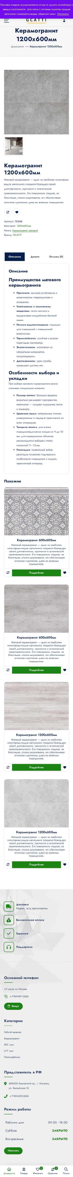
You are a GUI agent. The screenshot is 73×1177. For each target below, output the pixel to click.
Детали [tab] (35, 256)
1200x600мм (24, 226)
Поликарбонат (12, 1057)
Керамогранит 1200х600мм (46, 46)
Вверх (15, 1006)
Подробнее (36, 573)
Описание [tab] (15, 256)
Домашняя (17, 46)
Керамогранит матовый (25, 230)
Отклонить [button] (63, 14)
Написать (13, 1150)
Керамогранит (11, 1038)
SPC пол (9, 1045)
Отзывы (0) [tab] (56, 256)
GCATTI (17, 235)
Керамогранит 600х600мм (36, 540)
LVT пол (8, 1051)
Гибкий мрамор (12, 1032)
